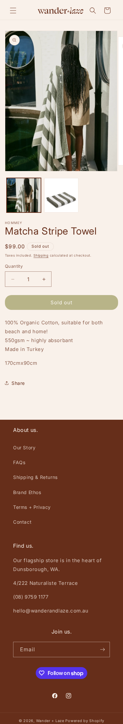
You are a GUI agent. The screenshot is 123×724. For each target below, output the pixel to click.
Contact (22, 522)
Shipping (41, 255)
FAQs (19, 462)
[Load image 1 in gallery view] (24, 195)
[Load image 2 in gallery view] (61, 195)
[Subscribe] (102, 649)
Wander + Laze (50, 720)
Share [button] (18, 383)
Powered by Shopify (84, 720)
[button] (13, 10)
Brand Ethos (27, 492)
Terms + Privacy (32, 507)
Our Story (24, 447)
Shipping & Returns (35, 477)
